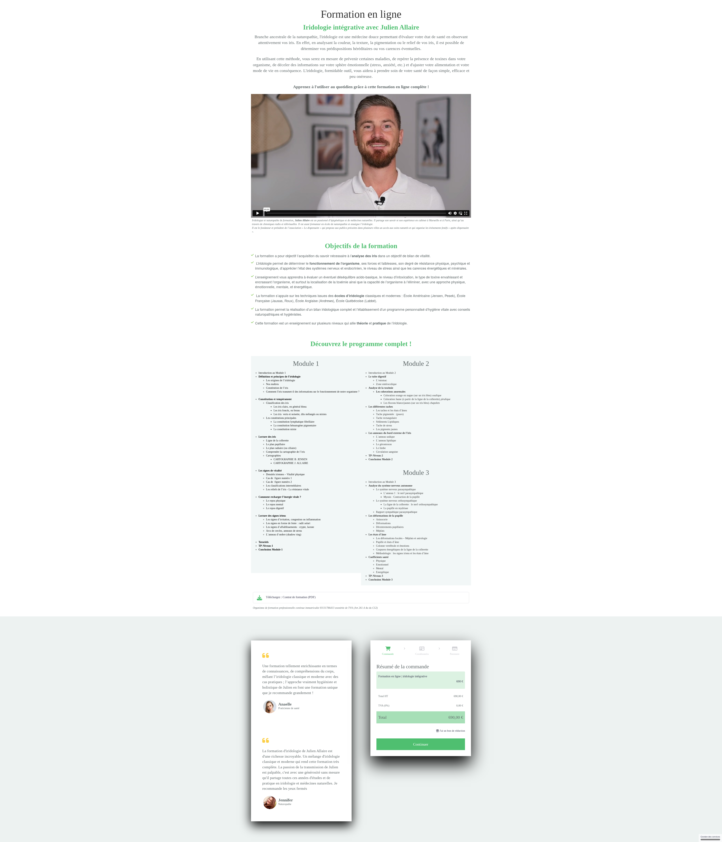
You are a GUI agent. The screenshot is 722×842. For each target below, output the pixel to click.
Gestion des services (710, 837)
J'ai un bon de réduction (452, 730)
